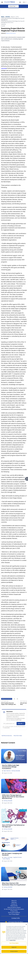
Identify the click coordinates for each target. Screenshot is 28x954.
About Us (14, 900)
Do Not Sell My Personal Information (14, 909)
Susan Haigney (6, 858)
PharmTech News (18, 735)
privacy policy (7, 727)
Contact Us (14, 904)
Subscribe (20, 723)
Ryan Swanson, (7, 770)
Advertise (14, 902)
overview (4, 68)
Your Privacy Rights (14, 914)
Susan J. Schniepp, (8, 857)
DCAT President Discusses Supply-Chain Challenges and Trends (8, 703)
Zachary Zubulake (15, 770)
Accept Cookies (14, 951)
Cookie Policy (12, 940)
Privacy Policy (14, 911)
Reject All (14, 947)
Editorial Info (14, 905)
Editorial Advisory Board (14, 907)
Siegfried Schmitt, (17, 857)
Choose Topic (12, 6)
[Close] (26, 924)
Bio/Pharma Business (7, 735)
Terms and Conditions (14, 912)
